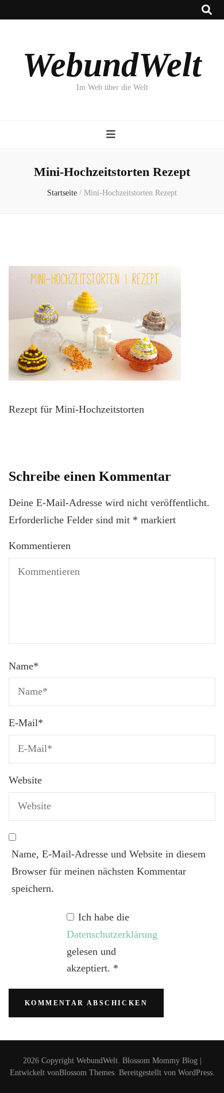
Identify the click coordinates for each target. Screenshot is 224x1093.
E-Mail (26, 722)
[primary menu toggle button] (112, 134)
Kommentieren (40, 545)
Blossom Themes (86, 1072)
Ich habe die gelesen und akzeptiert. (112, 942)
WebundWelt (112, 65)
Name (23, 666)
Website (25, 780)
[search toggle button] (207, 10)
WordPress (195, 1072)
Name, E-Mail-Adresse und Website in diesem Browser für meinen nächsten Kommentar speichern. (108, 871)
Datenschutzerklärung (112, 934)
